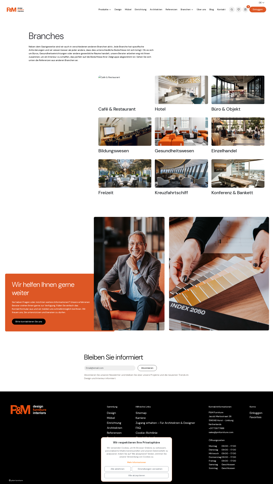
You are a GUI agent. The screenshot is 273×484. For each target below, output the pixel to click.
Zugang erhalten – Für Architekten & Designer (165, 423)
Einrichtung (140, 9)
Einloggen (258, 9)
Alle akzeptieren (136, 475)
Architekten (156, 9)
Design (118, 9)
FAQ (138, 428)
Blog (211, 9)
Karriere (141, 418)
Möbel (128, 9)
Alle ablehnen (117, 468)
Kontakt (221, 9)
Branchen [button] (186, 9)
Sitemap (141, 413)
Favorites (255, 417)
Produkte (104, 9)
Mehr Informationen (136, 462)
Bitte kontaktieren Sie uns (28, 321)
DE (260, 2)
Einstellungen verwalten (150, 468)
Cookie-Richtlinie (147, 433)
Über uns (201, 9)
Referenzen (171, 9)
